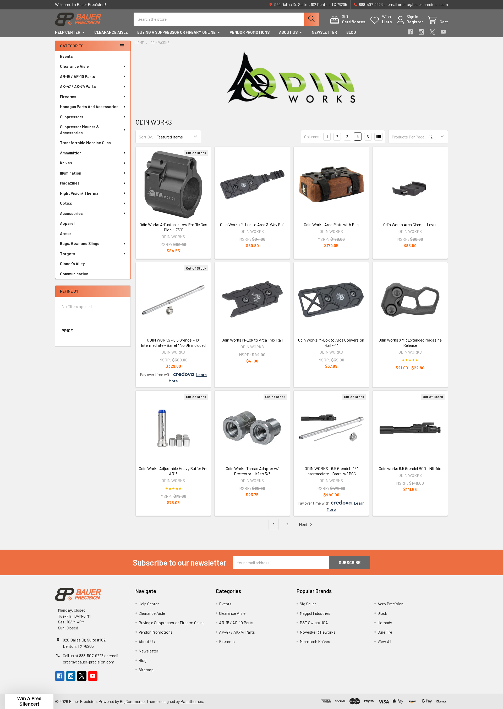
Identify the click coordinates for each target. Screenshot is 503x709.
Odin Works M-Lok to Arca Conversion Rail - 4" (331, 342)
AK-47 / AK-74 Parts (78, 86)
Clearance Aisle (111, 32)
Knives (66, 162)
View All (384, 641)
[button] (93, 330)
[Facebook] (410, 32)
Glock (382, 613)
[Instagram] (421, 32)
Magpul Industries (315, 613)
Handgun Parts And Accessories (89, 106)
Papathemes (192, 701)
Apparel (67, 223)
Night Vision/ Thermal (80, 193)
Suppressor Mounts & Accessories (79, 129)
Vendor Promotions (250, 32)
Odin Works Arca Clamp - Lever (410, 224)
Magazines (70, 183)
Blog (351, 32)
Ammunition (70, 152)
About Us (288, 32)
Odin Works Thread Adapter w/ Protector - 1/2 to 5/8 (252, 471)
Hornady (385, 622)
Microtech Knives (315, 641)
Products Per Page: (409, 136)
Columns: (312, 136)
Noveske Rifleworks (318, 631)
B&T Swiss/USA (314, 622)
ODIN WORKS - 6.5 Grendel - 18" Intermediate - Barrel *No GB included (173, 342)
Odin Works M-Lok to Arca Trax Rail (252, 339)
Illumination (70, 173)
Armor (65, 233)
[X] (432, 32)
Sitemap (146, 669)
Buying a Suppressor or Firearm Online (176, 32)
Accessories (71, 213)
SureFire (385, 631)
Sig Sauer (308, 603)
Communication (74, 273)
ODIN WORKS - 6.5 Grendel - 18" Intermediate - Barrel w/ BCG (331, 471)
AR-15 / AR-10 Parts (77, 76)
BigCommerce (132, 701)
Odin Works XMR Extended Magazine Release (410, 342)
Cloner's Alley (72, 263)
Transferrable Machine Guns (85, 142)
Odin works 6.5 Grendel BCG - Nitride (410, 468)
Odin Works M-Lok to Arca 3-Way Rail (252, 224)
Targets (67, 253)
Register (415, 21)
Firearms (68, 96)
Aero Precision (390, 603)
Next (303, 524)
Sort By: (146, 136)
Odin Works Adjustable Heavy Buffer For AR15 (173, 471)
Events (66, 56)
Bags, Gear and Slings (79, 243)
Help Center (67, 32)
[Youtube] (443, 32)
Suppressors (71, 116)
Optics (66, 203)
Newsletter (324, 32)
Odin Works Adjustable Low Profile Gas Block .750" (173, 227)
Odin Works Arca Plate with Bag (331, 224)
